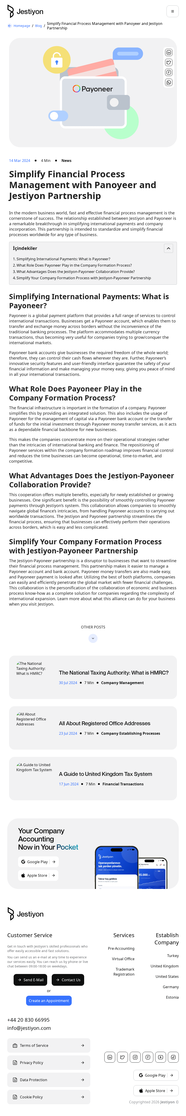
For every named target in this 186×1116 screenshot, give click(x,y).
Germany (171, 986)
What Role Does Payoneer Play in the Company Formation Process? (74, 265)
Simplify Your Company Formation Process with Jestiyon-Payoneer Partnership (84, 277)
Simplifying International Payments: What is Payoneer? (63, 258)
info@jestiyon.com (29, 1028)
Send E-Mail (34, 979)
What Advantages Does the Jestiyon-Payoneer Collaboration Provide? (76, 271)
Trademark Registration (124, 972)
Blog (38, 26)
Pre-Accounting (121, 948)
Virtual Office (123, 958)
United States (167, 976)
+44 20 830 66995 (28, 1019)
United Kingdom (165, 966)
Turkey (173, 955)
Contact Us (71, 979)
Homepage (22, 26)
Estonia (172, 997)
